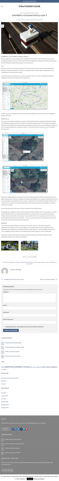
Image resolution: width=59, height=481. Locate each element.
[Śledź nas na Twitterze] (18, 429)
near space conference (36, 367)
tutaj (50, 231)
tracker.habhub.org (16, 201)
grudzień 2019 (5, 404)
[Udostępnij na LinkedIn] (35, 257)
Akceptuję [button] (30, 478)
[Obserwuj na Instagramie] (15, 429)
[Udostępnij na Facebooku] (26, 257)
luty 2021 (3, 392)
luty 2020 (3, 398)
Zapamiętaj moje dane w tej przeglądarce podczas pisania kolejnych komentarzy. (24, 326)
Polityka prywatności (38, 478)
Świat (2, 384)
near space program (49, 367)
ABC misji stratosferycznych (27, 12)
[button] (2, 6)
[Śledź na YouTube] (26, 429)
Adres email (6, 312)
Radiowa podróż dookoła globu (13, 342)
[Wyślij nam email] (21, 429)
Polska (37, 12)
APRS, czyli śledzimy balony (12, 351)
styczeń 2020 (4, 401)
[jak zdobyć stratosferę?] (29, 6)
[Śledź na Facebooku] (13, 429)
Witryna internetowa (8, 319)
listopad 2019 (4, 407)
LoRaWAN (52, 262)
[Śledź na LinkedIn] (24, 429)
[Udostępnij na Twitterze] (29, 257)
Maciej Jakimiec (39, 19)
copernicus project (45, 262)
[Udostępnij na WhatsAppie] (24, 257)
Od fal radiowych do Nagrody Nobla (14, 347)
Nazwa (5, 305)
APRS (2, 367)
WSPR (4, 369)
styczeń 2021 (4, 395)
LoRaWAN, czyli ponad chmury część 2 (14, 279)
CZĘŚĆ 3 (26, 56)
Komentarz (6, 292)
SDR (2, 369)
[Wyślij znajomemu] (32, 257)
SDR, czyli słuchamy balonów (47, 279)
